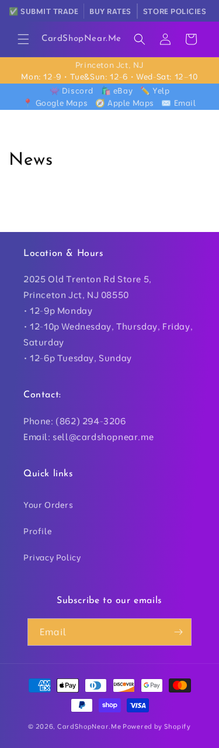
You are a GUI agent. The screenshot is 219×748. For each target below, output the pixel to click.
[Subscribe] (178, 632)
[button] (23, 39)
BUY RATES (110, 11)
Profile (37, 531)
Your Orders (48, 505)
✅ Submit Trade (43, 11)
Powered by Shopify (157, 726)
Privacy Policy (52, 557)
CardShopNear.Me (89, 726)
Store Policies (174, 11)
